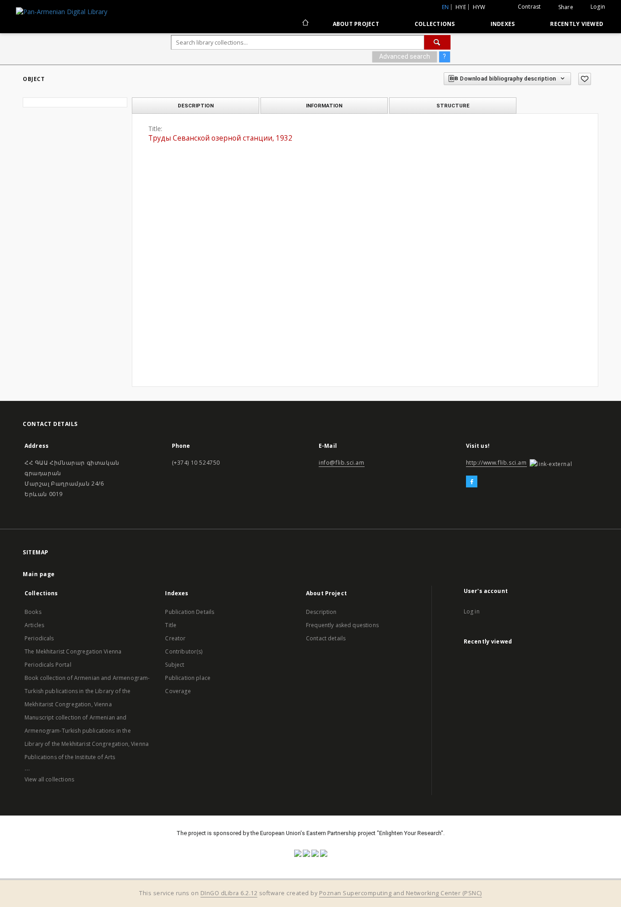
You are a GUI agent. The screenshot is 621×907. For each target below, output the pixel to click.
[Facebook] (471, 482)
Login (598, 6)
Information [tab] (324, 105)
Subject (174, 665)
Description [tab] (196, 105)
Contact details (326, 638)
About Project (356, 24)
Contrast (529, 6)
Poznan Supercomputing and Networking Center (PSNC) (400, 893)
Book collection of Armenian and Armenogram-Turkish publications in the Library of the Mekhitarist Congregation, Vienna (87, 691)
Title (170, 625)
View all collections (49, 779)
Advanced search (404, 56)
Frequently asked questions (342, 625)
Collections (435, 24)
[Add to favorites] (584, 79)
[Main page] (305, 24)
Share (565, 7)
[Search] (437, 42)
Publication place (187, 678)
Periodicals (39, 638)
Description (321, 612)
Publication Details (189, 612)
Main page (39, 574)
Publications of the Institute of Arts (70, 757)
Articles (34, 625)
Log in (472, 611)
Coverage (177, 691)
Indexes (503, 24)
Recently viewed (576, 24)
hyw (479, 7)
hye (461, 7)
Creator (175, 638)
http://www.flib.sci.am (496, 462)
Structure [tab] (453, 105)
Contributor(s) (183, 651)
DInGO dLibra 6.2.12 (229, 893)
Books (33, 612)
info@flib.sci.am (342, 462)
